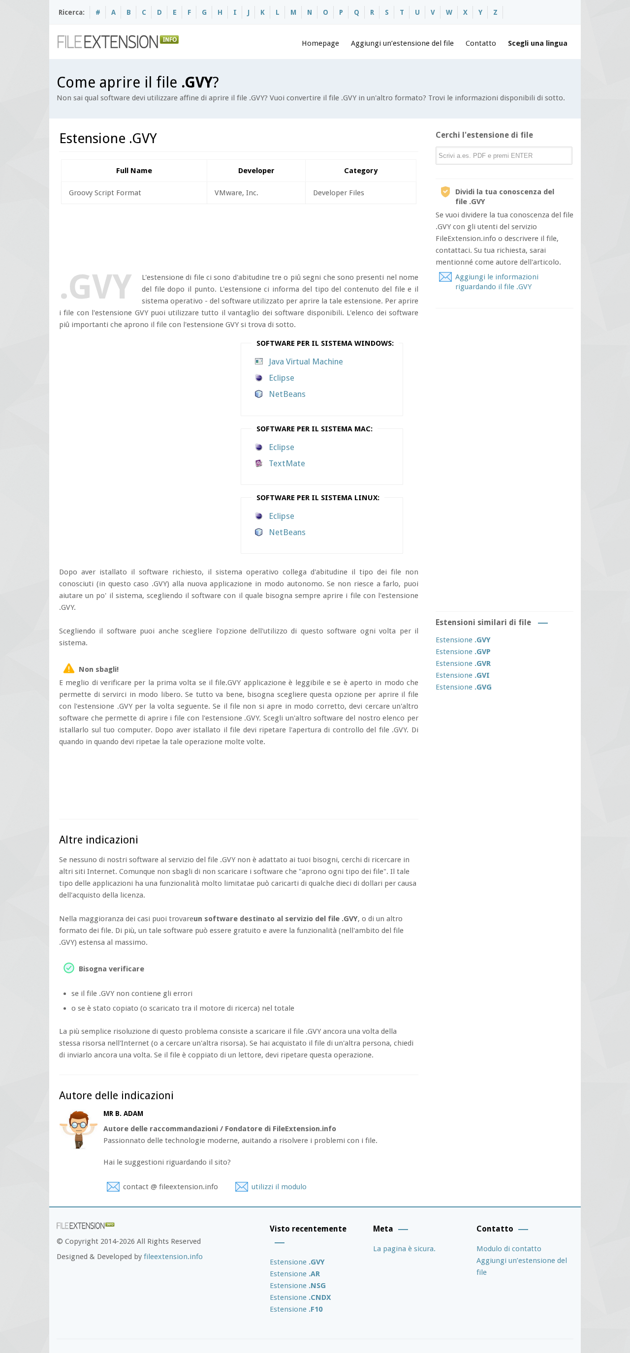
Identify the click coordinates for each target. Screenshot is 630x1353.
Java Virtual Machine (306, 361)
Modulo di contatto (508, 1248)
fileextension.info (173, 1256)
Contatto (481, 43)
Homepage (320, 43)
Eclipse (281, 378)
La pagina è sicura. (404, 1248)
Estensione (463, 639)
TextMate (287, 463)
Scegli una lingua (537, 43)
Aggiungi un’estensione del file (402, 43)
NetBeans (287, 394)
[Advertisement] (238, 236)
